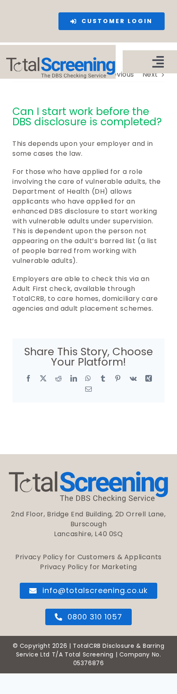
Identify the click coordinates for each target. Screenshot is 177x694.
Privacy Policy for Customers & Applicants (88, 557)
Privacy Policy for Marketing (88, 567)
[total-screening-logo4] (61, 60)
